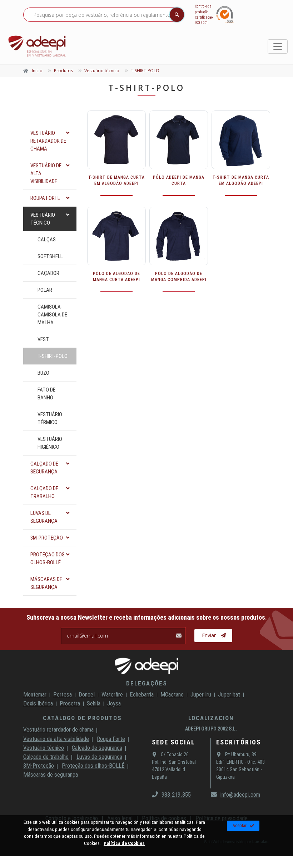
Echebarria (142, 694)
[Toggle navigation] (278, 46)
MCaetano (172, 694)
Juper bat (229, 694)
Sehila (93, 703)
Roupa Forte (111, 738)
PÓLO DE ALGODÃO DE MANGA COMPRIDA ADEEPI (179, 276)
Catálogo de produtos (82, 718)
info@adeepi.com (240, 794)
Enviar (209, 635)
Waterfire (112, 694)
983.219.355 (176, 794)
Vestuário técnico (43, 747)
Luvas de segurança (99, 756)
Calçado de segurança (97, 747)
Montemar (34, 694)
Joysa (114, 703)
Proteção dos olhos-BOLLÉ (93, 765)
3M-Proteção (38, 765)
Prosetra (70, 703)
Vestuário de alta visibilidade (56, 738)
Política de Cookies (124, 843)
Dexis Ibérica (38, 703)
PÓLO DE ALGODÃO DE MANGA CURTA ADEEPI (116, 276)
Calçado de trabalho (46, 756)
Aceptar (240, 825)
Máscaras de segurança (50, 774)
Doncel (87, 694)
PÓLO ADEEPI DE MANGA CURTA (178, 180)
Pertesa (62, 694)
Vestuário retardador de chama (58, 729)
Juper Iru (200, 694)
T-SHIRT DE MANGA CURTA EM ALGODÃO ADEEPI (116, 180)
